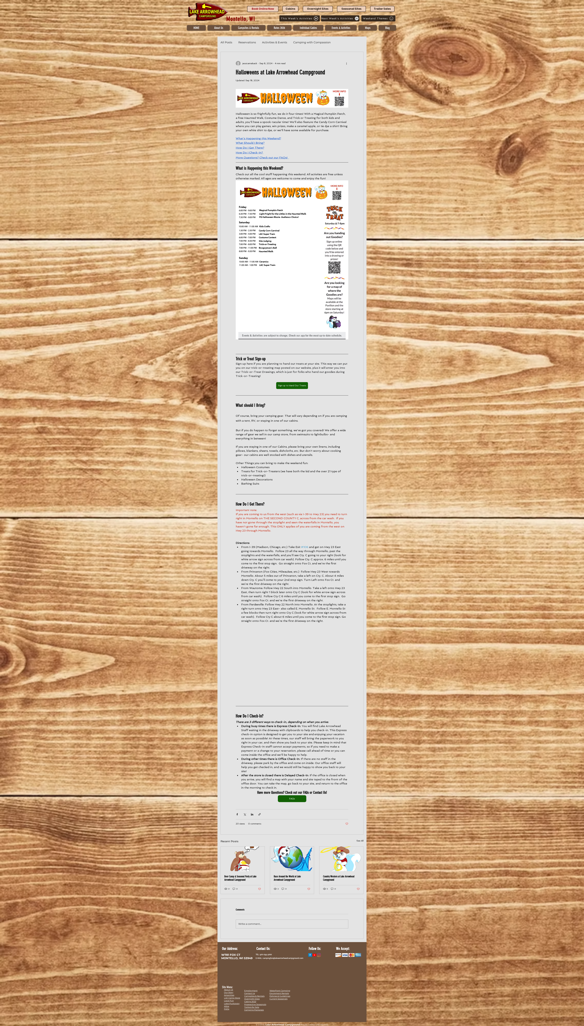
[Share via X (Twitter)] (244, 814)
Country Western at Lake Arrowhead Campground (338, 878)
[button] (308, 28)
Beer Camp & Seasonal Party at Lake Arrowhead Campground (240, 878)
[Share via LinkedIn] (252, 814)
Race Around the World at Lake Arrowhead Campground (287, 878)
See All (359, 840)
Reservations (247, 42)
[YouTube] (314, 955)
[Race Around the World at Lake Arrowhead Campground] (292, 858)
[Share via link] (259, 814)
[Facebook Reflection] (310, 955)
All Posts (226, 42)
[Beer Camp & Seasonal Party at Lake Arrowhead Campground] (243, 858)
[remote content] (292, 661)
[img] (338, 955)
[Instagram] (319, 955)
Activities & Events (274, 42)
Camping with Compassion (312, 42)
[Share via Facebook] (237, 814)
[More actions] (346, 63)
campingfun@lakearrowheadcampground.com (283, 958)
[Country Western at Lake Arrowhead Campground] (341, 858)
